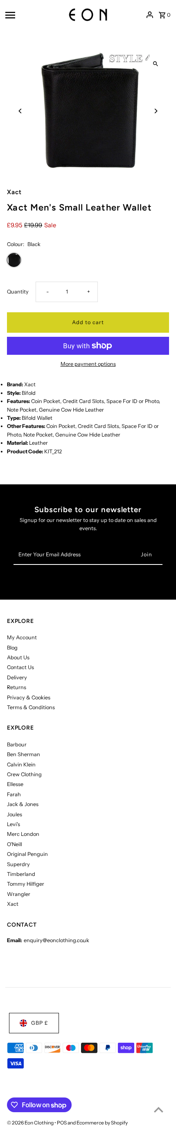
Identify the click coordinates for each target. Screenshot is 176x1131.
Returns (16, 687)
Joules (14, 814)
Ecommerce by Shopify (102, 1123)
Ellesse (15, 784)
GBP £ (39, 1023)
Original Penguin (27, 854)
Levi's (13, 824)
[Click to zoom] (156, 64)
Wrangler (18, 894)
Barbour (17, 744)
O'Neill (14, 844)
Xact (12, 904)
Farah (14, 794)
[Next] (156, 111)
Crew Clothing (24, 774)
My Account (22, 637)
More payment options (88, 364)
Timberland (21, 874)
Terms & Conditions (31, 707)
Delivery (17, 677)
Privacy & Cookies (28, 697)
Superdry (18, 864)
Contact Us (20, 667)
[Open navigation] (28, 14)
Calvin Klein (21, 764)
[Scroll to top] (158, 1109)
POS (62, 1123)
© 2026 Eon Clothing (30, 1123)
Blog (12, 648)
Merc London (23, 834)
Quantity (18, 292)
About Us (18, 657)
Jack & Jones (22, 804)
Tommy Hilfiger (25, 884)
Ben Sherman (23, 754)
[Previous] (20, 111)
